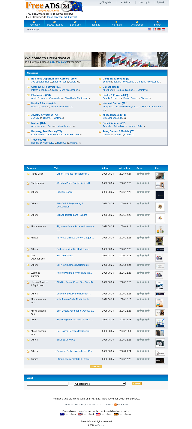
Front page (34, 24)
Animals (107, 126)
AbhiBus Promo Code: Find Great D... (75, 282)
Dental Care (129, 98)
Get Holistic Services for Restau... (73, 331)
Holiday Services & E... (42, 142)
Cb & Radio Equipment (76, 98)
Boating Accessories (123, 81)
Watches (58, 118)
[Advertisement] (127, 13)
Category (31, 168)
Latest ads (75, 24)
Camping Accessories (148, 81)
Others (72, 81)
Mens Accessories (69, 90)
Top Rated (116, 24)
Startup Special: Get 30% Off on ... (74, 359)
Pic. (157, 168)
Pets (139, 126)
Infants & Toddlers (40, 90)
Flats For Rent (55, 134)
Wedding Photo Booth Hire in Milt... (74, 183)
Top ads (96, 24)
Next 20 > (96, 366)
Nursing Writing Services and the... (74, 273)
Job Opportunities (40, 81)
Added (105, 168)
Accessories (37, 126)
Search (157, 24)
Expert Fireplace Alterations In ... (73, 174)
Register (107, 2)
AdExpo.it (99, 425)
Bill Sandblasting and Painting (72, 215)
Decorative (141, 90)
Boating (107, 81)
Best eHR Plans (65, 255)
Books (34, 106)
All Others (108, 90)
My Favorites (136, 24)
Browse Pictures (54, 24)
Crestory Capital (65, 192)
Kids (54, 90)
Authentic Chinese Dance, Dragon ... (75, 237)
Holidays (61, 142)
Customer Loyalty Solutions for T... (74, 293)
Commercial (37, 134)
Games (106, 134)
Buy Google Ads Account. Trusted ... (75, 319)
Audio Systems (38, 98)
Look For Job (60, 81)
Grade (139, 168)
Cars (50, 126)
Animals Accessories (124, 126)
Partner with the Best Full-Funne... (74, 249)
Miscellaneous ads (112, 118)
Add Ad (127, 2)
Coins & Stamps (125, 90)
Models (118, 134)
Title (56, 168)
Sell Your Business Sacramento (73, 265)
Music (43, 106)
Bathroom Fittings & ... (127, 106)
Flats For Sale (72, 134)
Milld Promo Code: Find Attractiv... (74, 299)
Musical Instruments (60, 106)
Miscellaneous (65, 126)
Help (83, 404)
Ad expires (124, 168)
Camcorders (55, 98)
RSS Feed (122, 404)
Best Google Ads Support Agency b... (75, 310)
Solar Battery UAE (66, 339)
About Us (94, 404)
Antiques (107, 106)
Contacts (106, 404)
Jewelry (35, 118)
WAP (161, 2)
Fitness (144, 98)
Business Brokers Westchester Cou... (75, 351)
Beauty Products (111, 98)
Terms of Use (71, 404)
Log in (147, 2)
